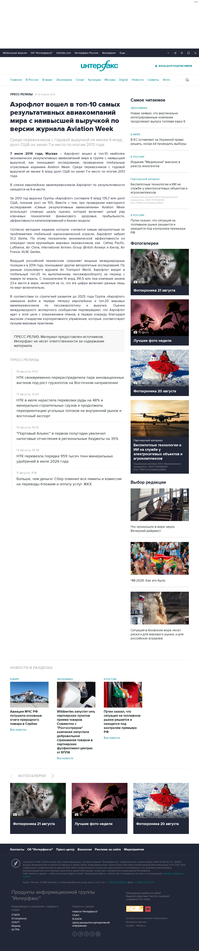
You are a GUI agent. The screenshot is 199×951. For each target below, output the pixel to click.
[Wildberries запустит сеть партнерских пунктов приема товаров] (76, 706)
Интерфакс (99, 65)
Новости (138, 80)
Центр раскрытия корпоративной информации (91, 924)
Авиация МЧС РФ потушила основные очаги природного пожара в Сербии (26, 718)
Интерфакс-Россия (86, 53)
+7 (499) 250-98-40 (117, 882)
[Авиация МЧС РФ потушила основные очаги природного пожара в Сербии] (29, 706)
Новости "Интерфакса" (85, 911)
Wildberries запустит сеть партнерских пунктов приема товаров (76, 732)
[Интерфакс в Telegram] (80, 933)
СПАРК (15, 914)
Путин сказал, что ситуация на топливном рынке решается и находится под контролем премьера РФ (122, 722)
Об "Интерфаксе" (42, 53)
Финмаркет (109, 53)
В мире (47, 80)
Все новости (18, 729)
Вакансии (85, 849)
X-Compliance (19, 918)
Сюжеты (153, 80)
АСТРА (15, 929)
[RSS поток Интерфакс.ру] (92, 933)
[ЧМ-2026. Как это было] (160, 575)
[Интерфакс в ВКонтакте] (86, 933)
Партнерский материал (145, 179)
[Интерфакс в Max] (98, 933)
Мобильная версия (15, 53)
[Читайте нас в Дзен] (74, 933)
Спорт (80, 80)
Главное (16, 80)
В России (32, 80)
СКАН (75, 915)
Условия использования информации (147, 918)
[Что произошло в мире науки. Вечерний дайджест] (160, 521)
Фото (166, 80)
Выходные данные (136, 922)
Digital (123, 80)
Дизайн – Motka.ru (136, 925)
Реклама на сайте (108, 849)
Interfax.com (63, 53)
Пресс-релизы (21, 94)
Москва (110, 80)
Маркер (15, 926)
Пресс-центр (65, 849)
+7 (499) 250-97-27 (144, 882)
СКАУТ (15, 922)
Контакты (17, 849)
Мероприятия (134, 849)
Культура (94, 80)
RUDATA (77, 919)
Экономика (64, 80)
